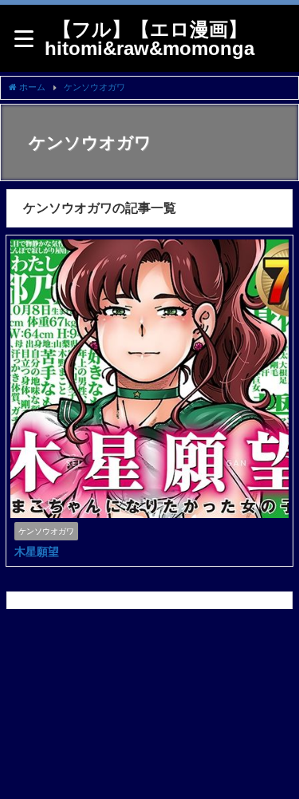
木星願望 (36, 551)
